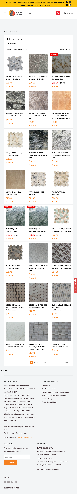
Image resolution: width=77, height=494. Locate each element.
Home (6, 32)
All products (13, 32)
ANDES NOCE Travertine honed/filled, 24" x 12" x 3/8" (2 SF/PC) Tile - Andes (61, 115)
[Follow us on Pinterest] (12, 481)
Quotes (70, 13)
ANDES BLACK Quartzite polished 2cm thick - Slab (14, 114)
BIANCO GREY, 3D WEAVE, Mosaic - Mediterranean (61, 345)
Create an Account (49, 389)
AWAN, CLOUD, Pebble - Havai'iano (37, 193)
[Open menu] (5, 13)
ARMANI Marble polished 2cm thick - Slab (14, 193)
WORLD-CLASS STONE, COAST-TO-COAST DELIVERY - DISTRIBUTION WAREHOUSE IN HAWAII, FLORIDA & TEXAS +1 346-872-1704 (35, 3)
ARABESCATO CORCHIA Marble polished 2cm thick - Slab (61, 155)
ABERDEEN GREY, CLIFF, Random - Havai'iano (14, 78)
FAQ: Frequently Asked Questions (54, 395)
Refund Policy (47, 399)
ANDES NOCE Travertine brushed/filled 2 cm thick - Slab (38, 115)
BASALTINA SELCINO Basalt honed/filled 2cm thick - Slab (38, 268)
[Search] (58, 13)
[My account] (65, 13)
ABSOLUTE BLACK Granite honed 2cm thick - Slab (38, 78)
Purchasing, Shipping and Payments (55, 392)
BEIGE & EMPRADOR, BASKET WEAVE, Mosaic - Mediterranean (14, 307)
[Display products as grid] (66, 49)
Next (66, 363)
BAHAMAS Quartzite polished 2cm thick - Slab (37, 230)
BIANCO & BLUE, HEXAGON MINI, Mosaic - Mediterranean (61, 307)
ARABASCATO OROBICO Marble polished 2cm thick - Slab (38, 155)
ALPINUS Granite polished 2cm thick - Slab (61, 78)
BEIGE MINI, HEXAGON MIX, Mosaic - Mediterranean (38, 306)
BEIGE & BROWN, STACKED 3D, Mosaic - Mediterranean (61, 267)
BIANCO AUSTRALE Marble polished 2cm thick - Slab (15, 345)
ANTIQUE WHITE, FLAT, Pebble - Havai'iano (14, 154)
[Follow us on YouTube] (15, 481)
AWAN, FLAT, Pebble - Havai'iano (59, 193)
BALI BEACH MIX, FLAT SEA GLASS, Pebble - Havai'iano (61, 230)
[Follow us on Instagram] (8, 481)
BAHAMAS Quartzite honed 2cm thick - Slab (15, 230)
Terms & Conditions (49, 402)
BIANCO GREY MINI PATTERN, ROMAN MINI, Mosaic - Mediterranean (37, 346)
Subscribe (10, 462)
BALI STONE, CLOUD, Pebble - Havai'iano (13, 267)
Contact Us (46, 385)
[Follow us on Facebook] (5, 481)
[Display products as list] (69, 49)
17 (45, 363)
